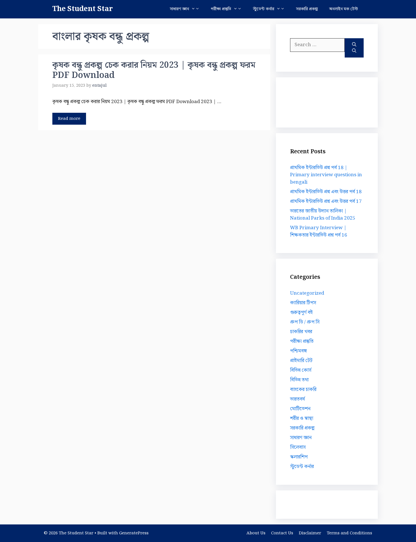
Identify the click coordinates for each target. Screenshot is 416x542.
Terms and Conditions (349, 533)
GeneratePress (134, 533)
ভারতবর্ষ (297, 399)
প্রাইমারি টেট (301, 361)
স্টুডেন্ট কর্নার (263, 9)
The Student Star (82, 9)
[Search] (354, 48)
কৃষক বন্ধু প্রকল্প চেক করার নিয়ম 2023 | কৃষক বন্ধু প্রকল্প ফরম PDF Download (154, 70)
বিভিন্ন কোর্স (300, 370)
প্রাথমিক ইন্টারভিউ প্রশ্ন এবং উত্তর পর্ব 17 (326, 201)
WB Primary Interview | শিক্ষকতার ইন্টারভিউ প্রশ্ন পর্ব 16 (318, 231)
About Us (255, 533)
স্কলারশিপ (299, 457)
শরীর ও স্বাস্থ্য (301, 418)
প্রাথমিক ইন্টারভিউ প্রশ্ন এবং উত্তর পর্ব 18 (326, 192)
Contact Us (282, 533)
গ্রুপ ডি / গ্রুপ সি (304, 322)
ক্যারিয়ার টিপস (303, 303)
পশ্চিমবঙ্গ (298, 351)
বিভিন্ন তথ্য (299, 380)
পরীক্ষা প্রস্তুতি (221, 9)
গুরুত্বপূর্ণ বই (301, 312)
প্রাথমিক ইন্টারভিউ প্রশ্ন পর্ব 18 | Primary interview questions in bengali (326, 175)
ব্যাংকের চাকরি (303, 390)
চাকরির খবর (301, 332)
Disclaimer (310, 533)
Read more (69, 118)
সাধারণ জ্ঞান (179, 9)
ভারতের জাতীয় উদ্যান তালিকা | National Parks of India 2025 (322, 214)
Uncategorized (307, 293)
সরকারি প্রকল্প (307, 9)
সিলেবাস (298, 447)
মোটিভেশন (300, 409)
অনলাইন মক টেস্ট (343, 9)
